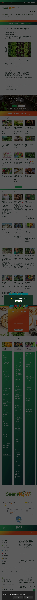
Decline (28, 597)
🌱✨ (18, 298)
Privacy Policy (22, 594)
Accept (18, 597)
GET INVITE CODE (18, 301)
